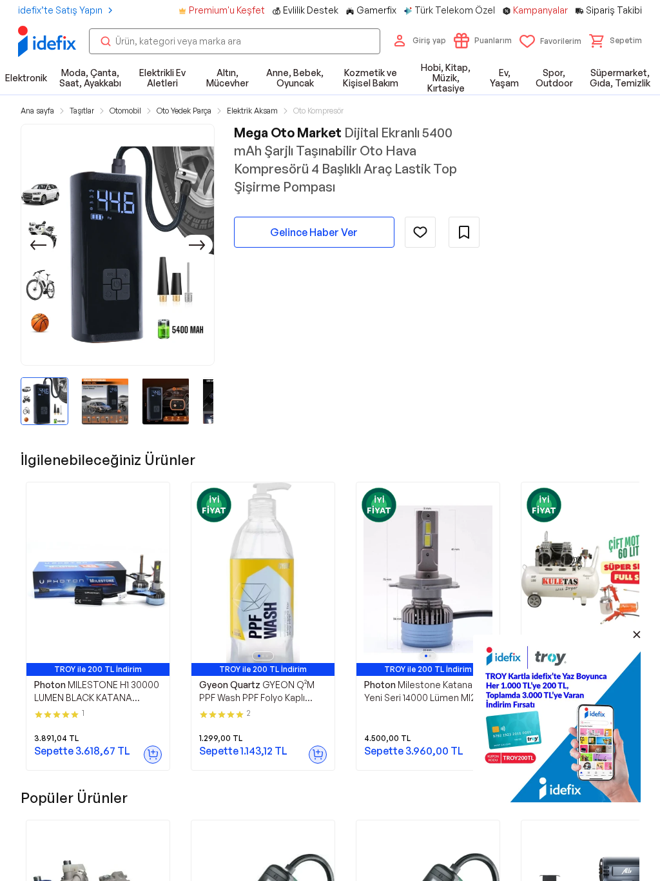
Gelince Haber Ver (314, 232)
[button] (615, 40)
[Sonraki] (197, 245)
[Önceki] (38, 245)
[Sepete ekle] (153, 755)
